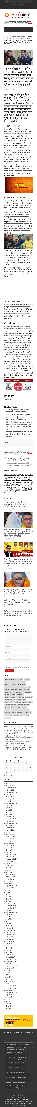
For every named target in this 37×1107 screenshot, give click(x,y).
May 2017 (8, 948)
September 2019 (11, 886)
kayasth (20, 689)
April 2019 (8, 897)
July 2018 (8, 917)
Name (7, 647)
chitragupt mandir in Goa (10, 684)
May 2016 (8, 975)
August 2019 (9, 888)
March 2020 (9, 872)
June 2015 (9, 999)
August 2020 (9, 861)
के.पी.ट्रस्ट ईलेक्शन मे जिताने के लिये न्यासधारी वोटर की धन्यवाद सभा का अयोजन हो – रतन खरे (18, 602)
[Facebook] (18, 4)
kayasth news (28, 697)
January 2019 (10, 903)
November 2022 (10, 828)
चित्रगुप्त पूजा (28, 712)
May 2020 (8, 868)
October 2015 (10, 990)
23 (10, 770)
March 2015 (9, 1006)
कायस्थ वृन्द (20, 710)
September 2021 (11, 843)
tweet (6, 442)
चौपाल (14, 37)
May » (11, 775)
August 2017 (9, 941)
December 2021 (10, 839)
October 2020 (10, 857)
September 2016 (11, 966)
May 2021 (8, 850)
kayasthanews (20, 694)
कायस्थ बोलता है (21, 37)
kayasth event (20, 697)
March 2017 (9, 952)
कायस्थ (12, 707)
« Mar (6, 775)
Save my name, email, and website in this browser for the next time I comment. (18, 666)
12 (22, 765)
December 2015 (10, 986)
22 (6, 770)
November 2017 (10, 935)
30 (10, 773)
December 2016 (10, 959)
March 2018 (9, 926)
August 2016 (9, 968)
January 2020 (10, 877)
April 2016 (8, 977)
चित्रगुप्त (14, 712)
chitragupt (20, 679)
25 (18, 770)
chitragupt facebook (9, 682)
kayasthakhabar (17, 692)
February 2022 (10, 834)
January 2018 (10, 930)
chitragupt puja (17, 687)
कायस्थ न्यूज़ (7, 710)
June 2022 (9, 832)
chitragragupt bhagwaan (10, 679)
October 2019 (10, 883)
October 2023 (10, 821)
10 (14, 765)
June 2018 (9, 919)
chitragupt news (21, 684)
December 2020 (10, 854)
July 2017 (8, 943)
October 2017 (10, 937)
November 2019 (10, 881)
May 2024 (8, 812)
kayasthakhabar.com (10, 694)
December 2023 (10, 817)
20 (26, 768)
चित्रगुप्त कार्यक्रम (20, 712)
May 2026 (8, 783)
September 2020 (11, 859)
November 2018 (10, 908)
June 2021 (9, 848)
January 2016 (10, 984)
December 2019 (10, 879)
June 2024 (9, 810)
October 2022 (10, 830)
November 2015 (10, 988)
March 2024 (9, 814)
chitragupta (26, 679)
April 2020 (8, 870)
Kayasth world (17, 702)
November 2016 (10, 961)
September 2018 (11, 912)
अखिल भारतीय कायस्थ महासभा (10, 704)
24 (14, 770)
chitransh (7, 689)
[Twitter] (21, 4)
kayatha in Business (27, 702)
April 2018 (8, 923)
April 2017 (8, 950)
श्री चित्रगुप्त (7, 717)
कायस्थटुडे (24, 707)
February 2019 (10, 901)
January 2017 (10, 957)
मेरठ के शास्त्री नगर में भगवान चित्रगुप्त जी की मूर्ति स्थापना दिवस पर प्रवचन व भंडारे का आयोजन (19, 727)
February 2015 (10, 1008)
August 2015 (9, 995)
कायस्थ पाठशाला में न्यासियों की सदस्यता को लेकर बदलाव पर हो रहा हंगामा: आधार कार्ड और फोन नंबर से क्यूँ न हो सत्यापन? (18, 504)
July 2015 (8, 997)
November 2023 (10, 819)
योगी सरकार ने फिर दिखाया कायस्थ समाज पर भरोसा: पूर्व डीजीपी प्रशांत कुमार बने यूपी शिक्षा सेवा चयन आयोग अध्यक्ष (19, 737)
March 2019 (9, 899)
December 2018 (10, 906)
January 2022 (10, 837)
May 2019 (8, 894)
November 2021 (10, 841)
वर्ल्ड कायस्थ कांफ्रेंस (25, 715)
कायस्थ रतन (13, 710)
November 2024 (10, 801)
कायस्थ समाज (26, 710)
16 (10, 768)
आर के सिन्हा (7, 707)
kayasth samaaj (8, 702)
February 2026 (10, 785)
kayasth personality (20, 699)
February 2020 (10, 874)
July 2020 (8, 863)
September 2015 (11, 992)
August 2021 (9, 845)
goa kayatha (14, 689)
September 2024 (11, 803)
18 (18, 768)
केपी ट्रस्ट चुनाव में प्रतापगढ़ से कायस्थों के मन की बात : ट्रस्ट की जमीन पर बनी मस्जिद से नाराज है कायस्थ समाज (18, 613)
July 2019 (8, 890)
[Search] (31, 1)
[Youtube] (23, 4)
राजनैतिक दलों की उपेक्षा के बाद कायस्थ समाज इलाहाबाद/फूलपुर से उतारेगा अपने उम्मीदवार (18, 464)
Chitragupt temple (27, 687)
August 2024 (9, 805)
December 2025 (10, 788)
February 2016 (10, 981)
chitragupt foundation (21, 682)
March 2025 (9, 796)
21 (30, 768)
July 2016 (8, 970)
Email (7, 652)
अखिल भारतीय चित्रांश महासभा (23, 704)
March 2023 (9, 825)
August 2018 (9, 914)
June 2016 (9, 972)
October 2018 (10, 910)
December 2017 (10, 932)
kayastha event (8, 692)
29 (6, 773)
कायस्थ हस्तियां (7, 712)
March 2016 (9, 979)
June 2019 (9, 892)
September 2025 (11, 792)
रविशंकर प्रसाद (16, 715)
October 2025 (10, 790)
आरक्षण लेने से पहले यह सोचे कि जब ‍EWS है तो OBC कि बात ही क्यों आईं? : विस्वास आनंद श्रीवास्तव (19, 434)
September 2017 (11, 939)
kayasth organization (10, 699)
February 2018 (10, 928)
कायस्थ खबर (13, 88)
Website (7, 658)
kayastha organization (10, 697)
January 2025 (10, 799)
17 (14, 768)
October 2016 (10, 963)
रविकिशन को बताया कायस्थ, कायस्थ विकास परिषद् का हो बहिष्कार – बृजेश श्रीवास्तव (18, 458)
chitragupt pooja (8, 687)
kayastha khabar (27, 692)
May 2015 (8, 1001)
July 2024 (8, 808)
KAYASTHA (26, 689)
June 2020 (9, 866)
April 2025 (8, 794)
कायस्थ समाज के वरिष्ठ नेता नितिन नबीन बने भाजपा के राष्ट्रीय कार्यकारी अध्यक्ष (17, 742)
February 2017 (10, 955)
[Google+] (16, 4)
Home (8, 37)
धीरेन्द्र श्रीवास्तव (8, 715)
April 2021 (8, 852)
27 (26, 770)
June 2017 (9, 946)
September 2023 (11, 823)
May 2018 (8, 921)
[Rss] (14, 4)
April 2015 (8, 1004)
